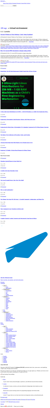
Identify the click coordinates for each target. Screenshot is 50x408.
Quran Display (16, 47)
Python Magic (45, 47)
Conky (6, 45)
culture (7, 299)
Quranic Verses (31, 45)
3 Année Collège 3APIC (11, 345)
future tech (8, 319)
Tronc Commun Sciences (11, 335)
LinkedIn (5, 361)
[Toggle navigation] (5, 1)
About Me (5, 392)
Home (4, 3)
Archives (28, 3)
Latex (4, 311)
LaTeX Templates (9, 328)
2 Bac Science (9, 340)
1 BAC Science (9, 337)
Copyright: (3, 401)
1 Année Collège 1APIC (11, 343)
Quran (9, 45)
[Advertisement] (25, 16)
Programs (19, 3)
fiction (7, 302)
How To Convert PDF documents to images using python (16, 50)
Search (14, 5)
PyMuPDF (7, 62)
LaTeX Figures (9, 330)
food (7, 303)
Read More (31, 41)
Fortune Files (36, 48)
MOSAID (3, 1)
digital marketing (9, 317)
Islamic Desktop (4, 48)
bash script (40, 62)
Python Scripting (14, 45)
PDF (16, 62)
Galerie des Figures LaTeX (11, 331)
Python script (35, 62)
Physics (7, 351)
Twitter (4, 359)
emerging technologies (10, 318)
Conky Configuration (44, 45)
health (7, 305)
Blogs (2, 322)
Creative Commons (23, 48)
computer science (9, 314)
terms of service (16, 401)
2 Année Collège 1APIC (11, 344)
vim (4, 309)
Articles (10, 3)
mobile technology (9, 320)
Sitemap (2, 404)
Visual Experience (9, 47)
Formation (14, 3)
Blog (25, 3)
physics (7, 349)
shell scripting (8, 288)
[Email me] (4, 397)
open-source (16, 48)
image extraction (20, 62)
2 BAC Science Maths (10, 342)
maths (7, 333)
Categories (3, 283)
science (7, 307)
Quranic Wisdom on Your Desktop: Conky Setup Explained (17, 34)
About (7, 3)
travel (7, 308)
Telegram (5, 362)
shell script (21, 47)
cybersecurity (8, 315)
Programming (8, 290)
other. (7, 306)
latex (7, 327)
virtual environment (28, 47)
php (6, 293)
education (8, 300)
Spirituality (3, 47)
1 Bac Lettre (8, 339)
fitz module (12, 62)
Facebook (5, 357)
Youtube (5, 356)
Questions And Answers (11, 346)
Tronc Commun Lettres (10, 336)
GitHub (4, 358)
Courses (22, 3)
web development (9, 295)
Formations (5, 388)
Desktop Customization (23, 45)
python (5, 63)
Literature (8, 298)
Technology (8, 313)
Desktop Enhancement (37, 47)
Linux (7, 286)
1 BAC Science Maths (10, 338)
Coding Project (10, 48)
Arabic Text (37, 45)
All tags (4, 28)
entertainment (8, 301)
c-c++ (7, 291)
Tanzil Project (30, 48)
